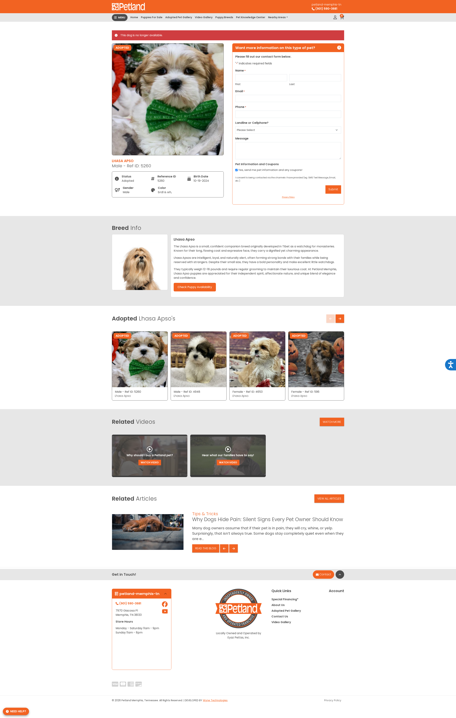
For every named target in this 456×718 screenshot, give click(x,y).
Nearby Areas (277, 17)
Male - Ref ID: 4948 (187, 392)
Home (134, 17)
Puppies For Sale (151, 17)
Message (241, 138)
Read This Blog (205, 548)
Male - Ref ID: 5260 (128, 392)
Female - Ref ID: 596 (305, 392)
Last (292, 84)
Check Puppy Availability (195, 287)
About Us (278, 605)
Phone (240, 107)
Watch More (332, 422)
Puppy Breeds (224, 17)
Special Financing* (284, 599)
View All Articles (329, 499)
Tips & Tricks (205, 514)
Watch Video (150, 462)
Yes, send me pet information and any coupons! (270, 170)
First (238, 84)
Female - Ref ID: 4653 (247, 392)
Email (240, 91)
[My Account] (335, 17)
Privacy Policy (332, 700)
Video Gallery (204, 17)
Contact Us (279, 616)
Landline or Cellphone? (251, 123)
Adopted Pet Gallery (178, 17)
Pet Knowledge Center (250, 17)
